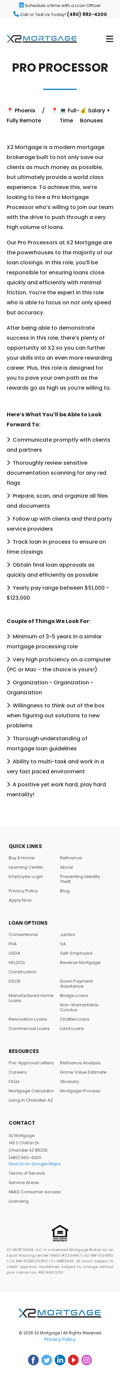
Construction (22, 971)
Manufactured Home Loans (31, 998)
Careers (18, 1072)
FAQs (14, 1081)
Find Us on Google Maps (35, 1163)
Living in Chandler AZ (31, 1100)
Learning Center (26, 867)
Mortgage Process (80, 1090)
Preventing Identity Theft (80, 879)
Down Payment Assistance (76, 984)
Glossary (69, 1081)
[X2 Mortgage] (42, 39)
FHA (13, 943)
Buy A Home (22, 857)
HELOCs (17, 962)
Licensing (19, 1201)
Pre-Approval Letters (31, 1062)
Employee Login (26, 876)
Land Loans (72, 1028)
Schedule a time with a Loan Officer (62, 5)
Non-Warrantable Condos (79, 1007)
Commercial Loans (29, 1028)
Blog (65, 890)
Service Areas (24, 1182)
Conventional (23, 934)
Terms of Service (27, 1173)
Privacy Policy (23, 890)
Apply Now (20, 900)
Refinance (71, 857)
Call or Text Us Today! (63, 14)
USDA (14, 953)
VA (63, 943)
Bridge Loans (74, 995)
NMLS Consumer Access (35, 1191)
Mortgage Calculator (31, 1090)
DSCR (14, 981)
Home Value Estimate (83, 1072)
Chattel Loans (74, 1019)
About (66, 867)
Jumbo (67, 934)
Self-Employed (76, 953)
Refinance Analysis (80, 1062)
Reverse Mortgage (80, 962)
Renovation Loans (28, 1019)
